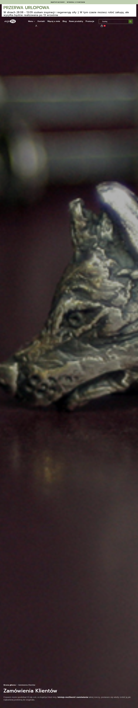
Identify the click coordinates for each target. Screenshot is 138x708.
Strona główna (9, 685)
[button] (130, 21)
